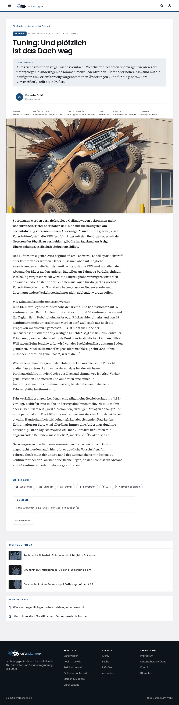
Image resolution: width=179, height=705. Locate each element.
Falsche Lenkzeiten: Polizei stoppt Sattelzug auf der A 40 (58, 584)
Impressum (146, 656)
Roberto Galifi (34, 95)
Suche (105, 661)
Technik (20, 33)
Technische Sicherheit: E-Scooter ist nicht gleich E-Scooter (60, 555)
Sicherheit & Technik (38, 26)
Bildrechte (146, 673)
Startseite (18, 26)
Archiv (105, 656)
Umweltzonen (23, 520)
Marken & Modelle (74, 679)
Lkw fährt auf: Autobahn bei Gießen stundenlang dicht (57, 570)
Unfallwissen (71, 656)
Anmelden (108, 673)
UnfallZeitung (71, 684)
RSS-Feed (107, 667)
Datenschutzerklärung (153, 661)
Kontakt (145, 667)
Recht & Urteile (72, 661)
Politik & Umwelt (73, 667)
